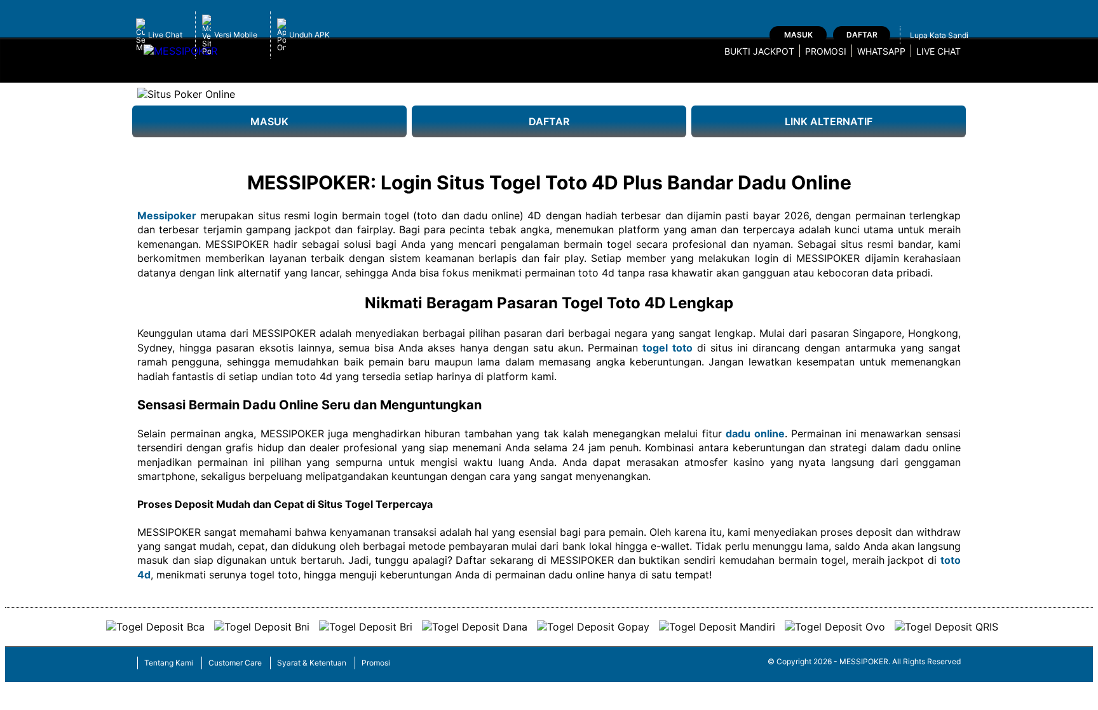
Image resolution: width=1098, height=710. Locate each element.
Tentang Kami (168, 662)
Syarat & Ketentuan (311, 662)
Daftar (862, 34)
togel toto (667, 347)
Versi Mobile (235, 34)
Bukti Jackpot (759, 51)
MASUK (269, 121)
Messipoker (166, 215)
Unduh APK (309, 34)
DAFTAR (549, 121)
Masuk (798, 34)
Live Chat (165, 34)
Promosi (825, 51)
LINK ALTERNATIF (828, 121)
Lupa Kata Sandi (939, 35)
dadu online (755, 433)
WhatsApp (881, 51)
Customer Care (235, 662)
